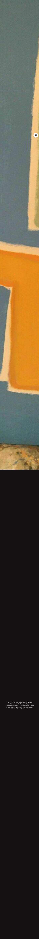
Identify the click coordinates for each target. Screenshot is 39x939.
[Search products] (36, 135)
